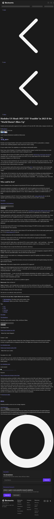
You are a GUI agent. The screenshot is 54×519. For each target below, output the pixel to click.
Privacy (36, 508)
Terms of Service (36, 511)
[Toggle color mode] (51, 3)
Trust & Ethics (36, 505)
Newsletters (20, 506)
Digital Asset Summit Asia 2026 (8, 330)
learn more (7, 345)
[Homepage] (8, 3)
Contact (28, 507)
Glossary (37, 514)
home (4, 9)
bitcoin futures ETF (10, 232)
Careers (29, 504)
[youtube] (44, 501)
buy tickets (3, 345)
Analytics (19, 513)
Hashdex (5, 311)
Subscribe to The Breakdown (7, 203)
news (4, 62)
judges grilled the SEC (40, 196)
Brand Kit (29, 509)
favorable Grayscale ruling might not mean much (39, 210)
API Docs (37, 502)
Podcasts (19, 504)
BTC (31, 167)
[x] (50, 501)
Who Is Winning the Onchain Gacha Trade (10, 375)
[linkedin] (47, 501)
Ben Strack (4, 128)
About (28, 502)
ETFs (4, 308)
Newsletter (3, 200)
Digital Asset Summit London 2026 (8, 347)
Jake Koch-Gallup (6, 394)
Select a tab (3, 409)
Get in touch (16, 495)
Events (18, 508)
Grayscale (5, 310)
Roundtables (20, 511)
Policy (4, 114)
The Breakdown (4, 317)
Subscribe (46, 480)
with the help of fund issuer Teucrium (41, 154)
